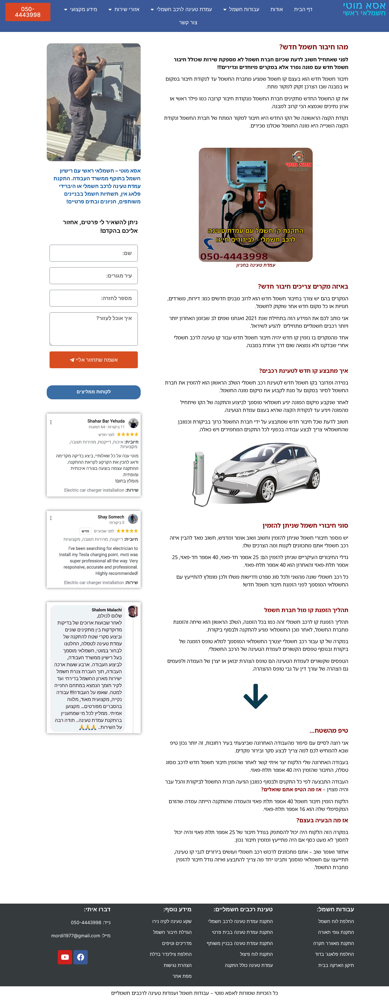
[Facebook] (80, 957)
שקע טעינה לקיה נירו (172, 921)
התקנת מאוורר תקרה (333, 943)
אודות (277, 9)
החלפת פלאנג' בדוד (334, 954)
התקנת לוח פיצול (256, 954)
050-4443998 (86, 922)
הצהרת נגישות (178, 965)
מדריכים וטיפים (177, 943)
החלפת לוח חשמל (336, 921)
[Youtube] (65, 957)
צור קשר (188, 22)
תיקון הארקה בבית (336, 965)
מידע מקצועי (83, 9)
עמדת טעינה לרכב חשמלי (184, 9)
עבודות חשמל (244, 9)
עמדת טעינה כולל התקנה (249, 965)
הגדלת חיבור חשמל (172, 932)
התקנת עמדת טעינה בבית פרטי (242, 932)
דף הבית (303, 9)
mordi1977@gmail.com (75, 935)
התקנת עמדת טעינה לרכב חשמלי (240, 921)
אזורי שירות (126, 9)
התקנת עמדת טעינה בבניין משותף (240, 943)
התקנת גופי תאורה (336, 932)
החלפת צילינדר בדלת (171, 954)
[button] (27, 12)
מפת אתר (182, 976)
